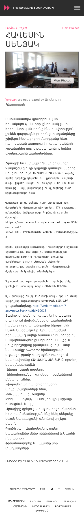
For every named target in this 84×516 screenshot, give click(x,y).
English (35, 501)
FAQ (42, 489)
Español (52, 501)
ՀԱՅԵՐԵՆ (20, 506)
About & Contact (22, 489)
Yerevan (11, 100)
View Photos (62, 80)
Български (16, 501)
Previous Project (16, 28)
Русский (42, 511)
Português (63, 506)
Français (69, 501)
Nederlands (41, 506)
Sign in (69, 489)
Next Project (70, 28)
